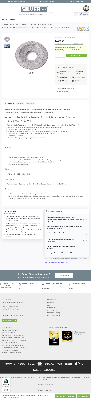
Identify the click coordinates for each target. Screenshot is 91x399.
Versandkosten (35, 377)
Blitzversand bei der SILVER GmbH (13, 338)
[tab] (9, 103)
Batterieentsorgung (53, 315)
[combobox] (33, 14)
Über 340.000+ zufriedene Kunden (13, 335)
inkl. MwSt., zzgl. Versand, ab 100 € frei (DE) (69, 44)
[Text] (67, 338)
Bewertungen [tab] (30, 103)
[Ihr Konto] (76, 14)
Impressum (50, 303)
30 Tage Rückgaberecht (9, 343)
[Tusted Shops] (86, 8)
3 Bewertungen (70, 37)
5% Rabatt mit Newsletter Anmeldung (14, 347)
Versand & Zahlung (53, 313)
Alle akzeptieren (83, 396)
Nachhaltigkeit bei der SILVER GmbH (14, 340)
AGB (48, 305)
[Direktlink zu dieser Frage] (87, 220)
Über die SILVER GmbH (10, 330)
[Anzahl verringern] (56, 56)
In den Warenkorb (76, 55)
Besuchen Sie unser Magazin (11, 352)
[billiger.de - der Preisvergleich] (80, 338)
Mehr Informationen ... (15, 397)
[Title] (54, 338)
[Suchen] (51, 14)
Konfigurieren (60, 396)
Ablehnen (71, 396)
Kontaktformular (18, 315)
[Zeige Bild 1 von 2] (30, 73)
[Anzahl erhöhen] (63, 56)
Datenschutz (51, 308)
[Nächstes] (49, 55)
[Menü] (9, 379)
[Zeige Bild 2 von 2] (33, 73)
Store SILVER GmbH (8, 333)
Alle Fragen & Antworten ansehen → (56, 262)
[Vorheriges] (13, 55)
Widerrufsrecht (52, 310)
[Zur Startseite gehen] (34, 9)
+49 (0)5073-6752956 (10, 306)
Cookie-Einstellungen (45, 384)
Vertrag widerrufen (9, 320)
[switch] (6, 390)
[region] (27, 55)
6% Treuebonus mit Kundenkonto (13, 345)
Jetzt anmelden (64, 275)
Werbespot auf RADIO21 (10, 350)
